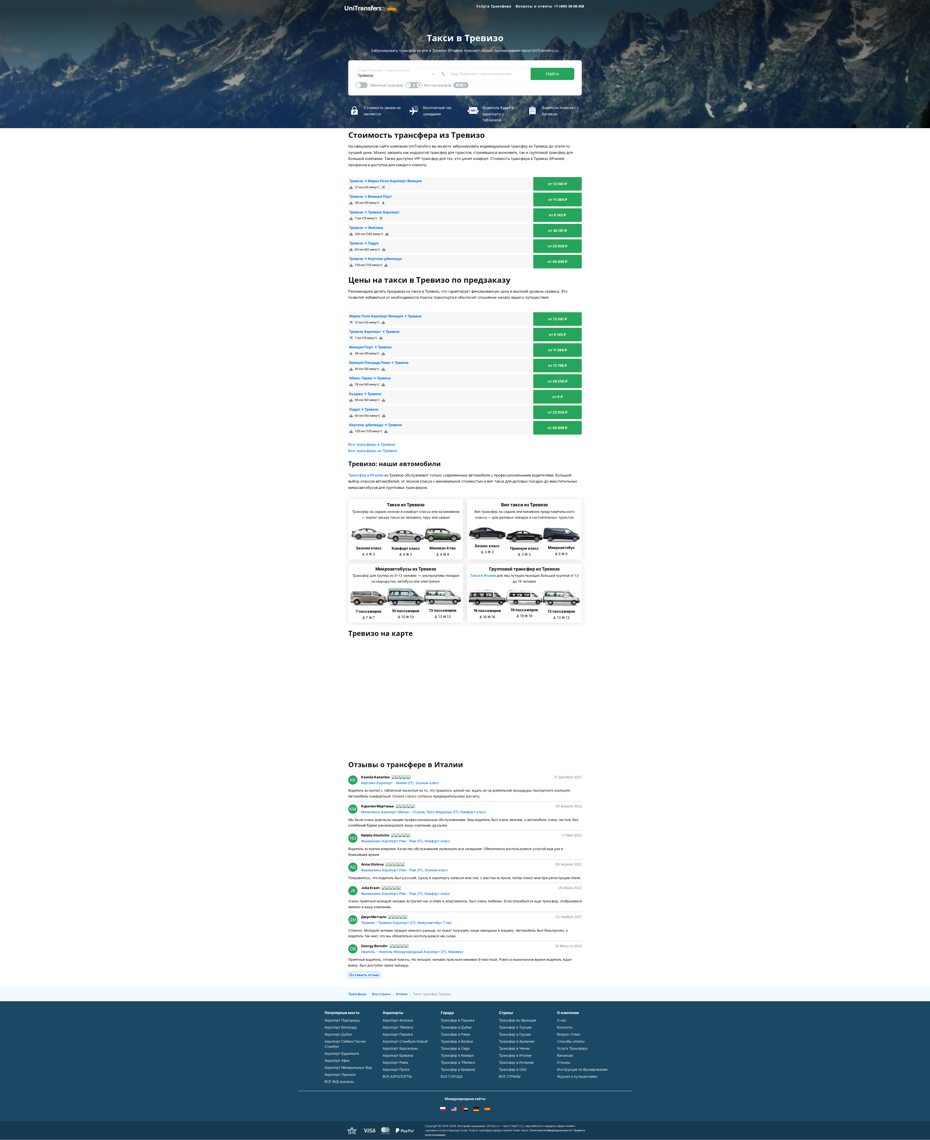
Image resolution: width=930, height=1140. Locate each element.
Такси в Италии (483, 575)
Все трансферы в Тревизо (371, 444)
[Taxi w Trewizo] (442, 1110)
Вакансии (565, 1055)
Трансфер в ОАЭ (512, 1069)
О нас (561, 1020)
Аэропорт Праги (396, 1069)
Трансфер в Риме (455, 1034)
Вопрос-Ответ (569, 1034)
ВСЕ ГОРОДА (452, 1076)
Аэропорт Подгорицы (342, 1020)
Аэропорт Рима (395, 1062)
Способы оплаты (571, 1041)
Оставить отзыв (364, 975)
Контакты (565, 1027)
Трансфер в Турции (515, 1027)
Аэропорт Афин (337, 1060)
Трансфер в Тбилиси (458, 1062)
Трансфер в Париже (457, 1020)
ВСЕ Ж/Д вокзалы (339, 1081)
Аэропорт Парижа (398, 1034)
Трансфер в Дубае (456, 1027)
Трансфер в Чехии (514, 1048)
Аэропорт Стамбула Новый (405, 1041)
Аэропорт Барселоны (400, 1048)
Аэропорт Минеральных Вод (348, 1067)
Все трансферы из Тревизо (372, 450)
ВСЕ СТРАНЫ (509, 1076)
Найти (552, 73)
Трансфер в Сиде (455, 1048)
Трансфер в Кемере (457, 1055)
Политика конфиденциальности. (551, 1130)
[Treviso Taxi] (454, 1110)
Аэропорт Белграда (341, 1027)
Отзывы (563, 1062)
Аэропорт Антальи (398, 1020)
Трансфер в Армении (516, 1041)
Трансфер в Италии (365, 475)
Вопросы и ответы (534, 6)
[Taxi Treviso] (487, 1110)
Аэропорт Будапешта (342, 1053)
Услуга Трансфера (493, 6)
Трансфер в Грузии (515, 1034)
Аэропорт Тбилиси (398, 1027)
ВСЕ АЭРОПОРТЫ (397, 1076)
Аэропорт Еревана (398, 1055)
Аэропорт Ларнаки (340, 1074)
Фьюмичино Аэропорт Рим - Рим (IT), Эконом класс (404, 870)
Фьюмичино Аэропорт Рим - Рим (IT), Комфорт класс (405, 841)
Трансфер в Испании (516, 1062)
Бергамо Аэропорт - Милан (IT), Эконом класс (400, 783)
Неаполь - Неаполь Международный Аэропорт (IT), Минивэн (412, 952)
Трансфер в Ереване (458, 1069)
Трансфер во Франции (517, 1020)
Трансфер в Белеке (457, 1041)
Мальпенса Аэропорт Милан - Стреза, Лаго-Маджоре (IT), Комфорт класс (423, 812)
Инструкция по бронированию (582, 1069)
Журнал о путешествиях (577, 1076)
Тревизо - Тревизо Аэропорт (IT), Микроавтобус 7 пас (406, 923)
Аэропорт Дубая (338, 1034)
